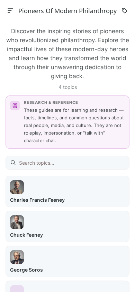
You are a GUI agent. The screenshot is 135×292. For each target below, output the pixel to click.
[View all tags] (125, 11)
